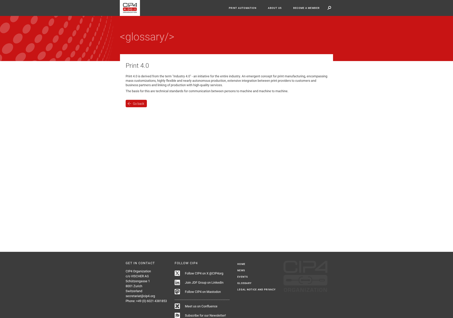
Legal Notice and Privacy (256, 289)
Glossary (244, 283)
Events (242, 276)
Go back (138, 103)
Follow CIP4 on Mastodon (203, 292)
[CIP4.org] (171, 8)
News (241, 270)
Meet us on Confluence (201, 306)
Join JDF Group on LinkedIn (204, 282)
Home (241, 264)
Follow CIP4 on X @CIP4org (204, 273)
